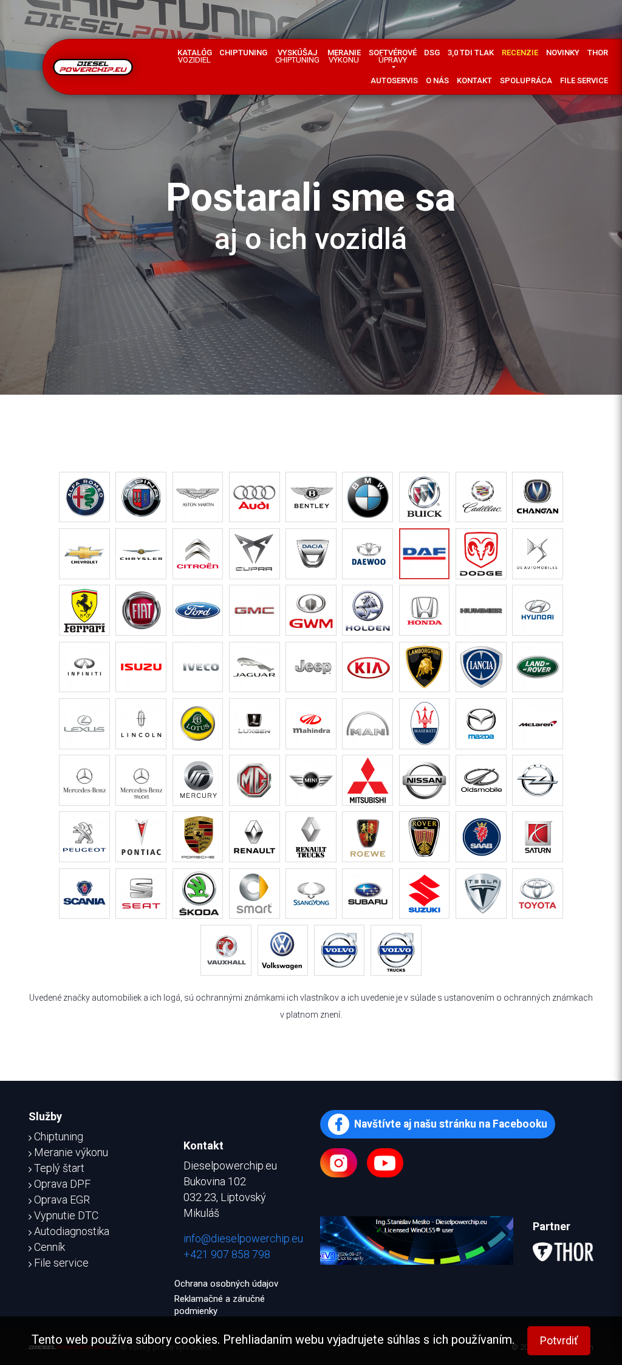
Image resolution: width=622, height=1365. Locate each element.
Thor (597, 52)
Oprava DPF (62, 1183)
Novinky (562, 52)
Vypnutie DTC (66, 1215)
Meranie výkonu (71, 1152)
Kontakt (474, 80)
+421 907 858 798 (226, 1254)
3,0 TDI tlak (471, 52)
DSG (432, 52)
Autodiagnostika (71, 1231)
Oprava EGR (62, 1199)
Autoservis (394, 80)
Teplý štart (59, 1168)
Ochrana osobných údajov (226, 1283)
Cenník (49, 1247)
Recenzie (520, 52)
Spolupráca (526, 80)
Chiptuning (243, 52)
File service (584, 80)
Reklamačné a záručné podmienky (219, 1304)
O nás (437, 80)
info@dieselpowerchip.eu (243, 1238)
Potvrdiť (559, 1340)
